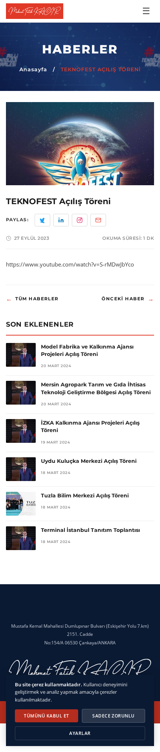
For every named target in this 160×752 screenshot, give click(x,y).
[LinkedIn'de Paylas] (61, 220)
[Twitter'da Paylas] (42, 220)
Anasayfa (33, 69)
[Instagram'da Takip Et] (79, 220)
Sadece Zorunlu (113, 716)
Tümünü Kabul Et (46, 716)
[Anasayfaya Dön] (34, 11)
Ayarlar (79, 733)
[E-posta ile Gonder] (98, 220)
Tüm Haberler (32, 299)
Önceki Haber (128, 299)
